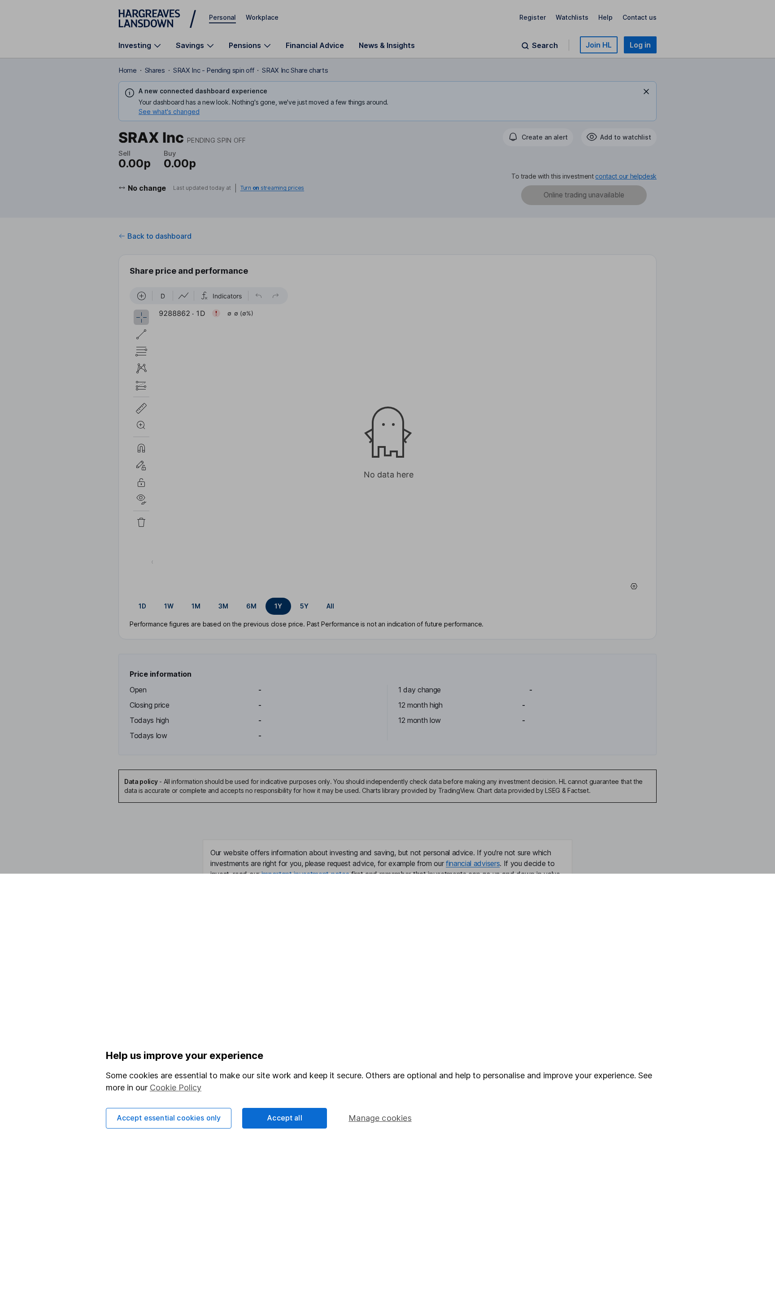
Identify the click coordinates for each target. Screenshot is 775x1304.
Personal (222, 17)
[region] (387, 439)
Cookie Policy (175, 1087)
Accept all (284, 1117)
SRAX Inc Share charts (295, 70)
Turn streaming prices (272, 188)
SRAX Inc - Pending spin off (213, 70)
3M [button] (223, 606)
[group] (387, 606)
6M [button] (251, 606)
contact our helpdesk (626, 176)
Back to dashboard (159, 236)
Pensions (245, 45)
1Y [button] (278, 606)
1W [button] (169, 606)
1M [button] (196, 606)
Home (127, 70)
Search (545, 45)
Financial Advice (315, 45)
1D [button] (142, 606)
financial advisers (473, 863)
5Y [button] (304, 606)
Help (605, 17)
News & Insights (387, 45)
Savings (190, 45)
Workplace (262, 17)
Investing (134, 45)
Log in (640, 44)
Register (532, 17)
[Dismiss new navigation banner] (646, 91)
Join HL (599, 44)
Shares (155, 70)
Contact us (640, 17)
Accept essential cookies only (169, 1117)
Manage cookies (380, 1118)
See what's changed (169, 111)
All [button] (330, 606)
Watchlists (572, 17)
